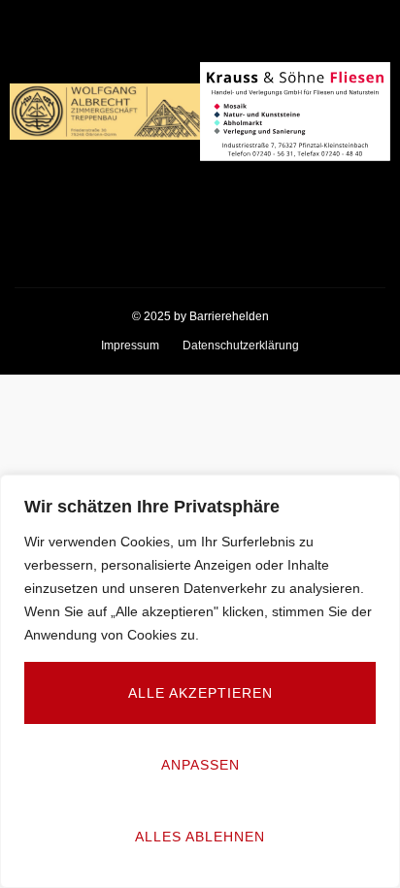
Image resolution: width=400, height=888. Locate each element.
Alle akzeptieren (200, 693)
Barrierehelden (229, 316)
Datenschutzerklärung (241, 345)
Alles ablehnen (200, 836)
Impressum (130, 345)
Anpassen (200, 765)
